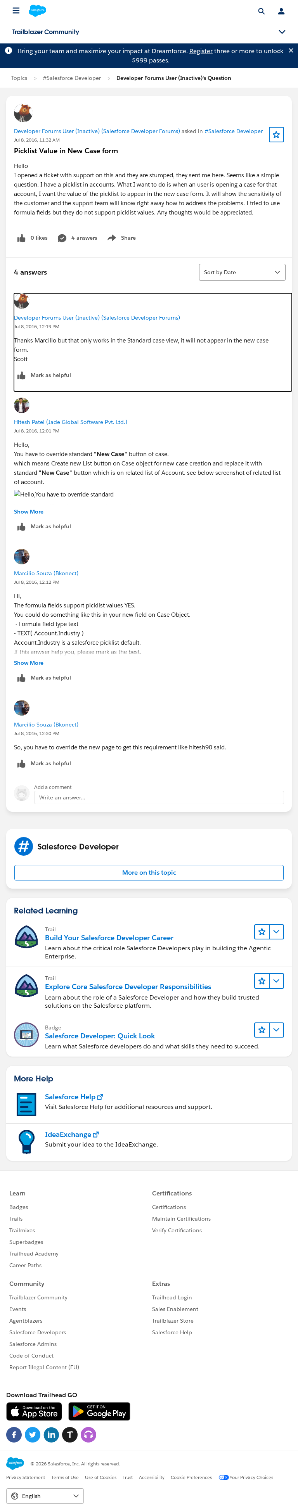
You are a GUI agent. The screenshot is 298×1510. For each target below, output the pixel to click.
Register (201, 51)
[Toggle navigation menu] (282, 32)
